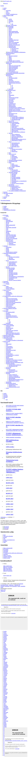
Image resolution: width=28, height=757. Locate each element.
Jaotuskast (23, 586)
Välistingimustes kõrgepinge (9, 210)
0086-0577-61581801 (8, 567)
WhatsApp (3, 591)
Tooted (4, 207)
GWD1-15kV (9, 504)
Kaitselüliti (7, 586)
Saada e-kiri (3, 589)
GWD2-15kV (9, 509)
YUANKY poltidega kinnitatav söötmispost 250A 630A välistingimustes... (14, 471)
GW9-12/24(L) (10, 447)
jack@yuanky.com (7, 1)
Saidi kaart (11, 585)
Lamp (2, 587)
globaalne (21, 583)
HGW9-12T (9, 493)
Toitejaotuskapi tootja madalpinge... (12, 460)
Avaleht (5, 206)
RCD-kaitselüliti (13, 586)
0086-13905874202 (7, 566)
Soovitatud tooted (4, 585)
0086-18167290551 (7, 568)
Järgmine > (4, 517)
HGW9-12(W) (10, 483)
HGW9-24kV (9, 498)
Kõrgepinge (5, 208)
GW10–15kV (9, 514)
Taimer (18, 586)
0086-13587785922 (7, 569)
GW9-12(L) (9, 477)
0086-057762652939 (7, 570)
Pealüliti (2, 586)
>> (7, 517)
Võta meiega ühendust (5, 200)
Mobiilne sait (17, 585)
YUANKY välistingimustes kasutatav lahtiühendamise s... (14, 434)
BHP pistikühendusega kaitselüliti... (12, 440)
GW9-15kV (9, 488)
